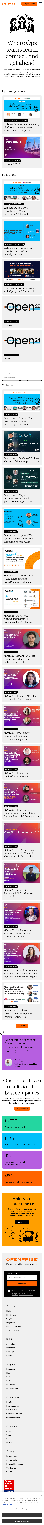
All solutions (11, 1344)
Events (9, 1402)
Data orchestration (13, 1327)
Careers (9, 1435)
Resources (10, 1369)
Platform (9, 1311)
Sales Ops (10, 1352)
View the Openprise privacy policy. (22, 1295)
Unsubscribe (11, 1468)
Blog (8, 1373)
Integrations (10, 1323)
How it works (11, 1315)
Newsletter (10, 1385)
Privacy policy (11, 1456)
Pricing (9, 1443)
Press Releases (12, 1389)
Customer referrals (13, 1418)
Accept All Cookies (22, 1521)
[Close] (41, 1495)
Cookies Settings (22, 1509)
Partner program (12, 1406)
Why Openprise (12, 1319)
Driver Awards (11, 1410)
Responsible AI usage (14, 1464)
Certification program (14, 1414)
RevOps (9, 1356)
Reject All (22, 1515)
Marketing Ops (11, 1348)
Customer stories (12, 1377)
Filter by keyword (7, 373)
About (8, 1431)
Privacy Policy (8, 1504)
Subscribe (22, 1284)
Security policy (12, 1460)
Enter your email (13, 1273)
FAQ (8, 1381)
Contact (9, 1439)
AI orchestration (12, 1330)
